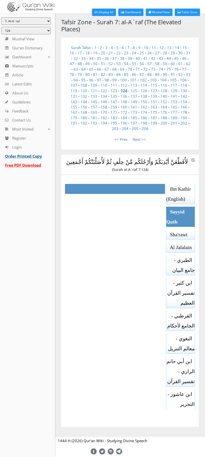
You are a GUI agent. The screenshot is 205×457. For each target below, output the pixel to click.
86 (134, 74)
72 (145, 69)
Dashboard (132, 12)
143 (73, 101)
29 (172, 52)
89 (157, 74)
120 (83, 90)
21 (110, 52)
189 (173, 117)
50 (95, 63)
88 (149, 74)
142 (183, 96)
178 (183, 112)
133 (93, 96)
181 (93, 117)
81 (95, 74)
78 (72, 74)
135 (113, 96)
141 (173, 96)
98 (106, 79)
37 (114, 58)
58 (157, 63)
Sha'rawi (177, 234)
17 (80, 52)
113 (133, 85)
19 (95, 52)
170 (103, 112)
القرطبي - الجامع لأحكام (181, 320)
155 (73, 106)
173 (133, 112)
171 (113, 112)
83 (110, 74)
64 (83, 69)
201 (173, 123)
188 (163, 117)
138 (143, 96)
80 (87, 74)
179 (73, 117)
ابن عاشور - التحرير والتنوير (181, 404)
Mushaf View (160, 12)
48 (80, 63)
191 (73, 123)
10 (146, 47)
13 (169, 47)
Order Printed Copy (23, 156)
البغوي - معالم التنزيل (181, 343)
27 (157, 52)
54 (126, 63)
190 (183, 117)
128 (163, 90)
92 (180, 74)
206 (145, 128)
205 (135, 128)
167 (73, 112)
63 (76, 69)
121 (93, 90)
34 (91, 58)
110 (103, 85)
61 (180, 63)
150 (143, 101)
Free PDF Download (23, 165)
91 (172, 74)
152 (163, 101)
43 (161, 58)
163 (153, 106)
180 (83, 117)
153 (173, 101)
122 (103, 90)
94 (76, 79)
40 (138, 58)
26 (149, 52)
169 (93, 112)
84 (118, 74)
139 (153, 96)
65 (91, 69)
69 (122, 69)
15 (184, 47)
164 (163, 106)
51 (103, 63)
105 (173, 79)
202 (183, 123)
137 (133, 96)
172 (123, 112)
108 (83, 85)
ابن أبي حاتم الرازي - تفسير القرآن (180, 371)
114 (143, 85)
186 (143, 117)
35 (99, 58)
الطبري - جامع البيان (183, 265)
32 (76, 58)
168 (83, 112)
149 (133, 101)
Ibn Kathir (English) (178, 194)
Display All (105, 12)
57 (149, 63)
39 (130, 58)
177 (173, 112)
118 (183, 85)
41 (145, 58)
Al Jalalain (179, 247)
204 (125, 128)
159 (113, 106)
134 (103, 96)
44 (168, 58)
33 (83, 58)
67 (106, 69)
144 (83, 101)
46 (184, 58)
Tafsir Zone (189, 12)
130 (183, 90)
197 (133, 123)
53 (118, 63)
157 (93, 106)
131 (73, 96)
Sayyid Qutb (175, 216)
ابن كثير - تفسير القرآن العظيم (181, 293)
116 (163, 85)
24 (134, 52)
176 (163, 112)
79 (80, 74)
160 (123, 106)
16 (72, 52)
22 (118, 52)
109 (93, 85)
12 (161, 47)
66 (99, 69)
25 (142, 52)
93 (188, 74)
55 (134, 63)
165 (173, 106)
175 (153, 112)
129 (173, 90)
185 (133, 117)
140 (163, 96)
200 (163, 123)
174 (143, 112)
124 (123, 90)
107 (73, 85)
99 (114, 79)
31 (188, 52)
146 (103, 101)
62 (188, 63)
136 (123, 96)
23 (126, 52)
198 (143, 123)
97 (99, 79)
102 (143, 79)
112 (123, 85)
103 (153, 79)
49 (87, 63)
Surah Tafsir (81, 47)
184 (123, 117)
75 (168, 69)
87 (142, 74)
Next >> (139, 139)
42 (153, 58)
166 (183, 106)
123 (113, 90)
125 (133, 90)
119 (73, 90)
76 (176, 69)
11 (154, 47)
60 (172, 63)
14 (177, 47)
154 (183, 101)
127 (153, 90)
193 (93, 123)
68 (114, 69)
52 (110, 63)
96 (91, 79)
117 (173, 85)
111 (113, 85)
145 (93, 101)
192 (83, 123)
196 (123, 123)
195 (113, 123)
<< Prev (121, 139)
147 (113, 101)
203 (115, 128)
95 (83, 79)
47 (72, 63)
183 (113, 117)
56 (142, 63)
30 (180, 52)
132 (83, 96)
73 (153, 69)
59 (165, 63)
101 (133, 79)
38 (122, 58)
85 (126, 74)
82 (103, 74)
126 (143, 90)
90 (165, 74)
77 (184, 69)
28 (165, 52)
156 (83, 106)
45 (176, 58)
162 (143, 106)
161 (133, 106)
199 (153, 123)
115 (153, 85)
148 (123, 101)
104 (163, 79)
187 (153, 117)
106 (183, 79)
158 (103, 106)
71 (138, 69)
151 (153, 101)
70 (130, 69)
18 (87, 52)
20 (103, 52)
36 (106, 58)
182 (103, 117)
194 (103, 123)
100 (123, 79)
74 (161, 69)
